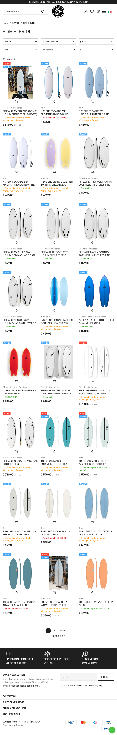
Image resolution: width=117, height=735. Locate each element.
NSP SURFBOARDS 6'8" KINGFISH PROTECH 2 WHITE (19, 183)
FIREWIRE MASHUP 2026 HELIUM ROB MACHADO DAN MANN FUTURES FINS (19, 254)
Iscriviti (106, 677)
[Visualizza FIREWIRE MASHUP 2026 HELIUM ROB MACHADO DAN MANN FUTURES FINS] (16, 242)
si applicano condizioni (25, 685)
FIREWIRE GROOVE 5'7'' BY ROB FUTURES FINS (20, 463)
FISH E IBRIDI (29, 23)
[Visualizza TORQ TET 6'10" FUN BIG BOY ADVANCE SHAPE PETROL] (16, 592)
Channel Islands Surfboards (92, 316)
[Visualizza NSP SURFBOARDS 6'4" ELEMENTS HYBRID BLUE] (54, 101)
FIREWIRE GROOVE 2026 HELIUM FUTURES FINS (54, 254)
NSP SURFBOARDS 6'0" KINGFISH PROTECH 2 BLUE (94, 113)
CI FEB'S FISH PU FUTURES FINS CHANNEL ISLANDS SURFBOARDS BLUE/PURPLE (96, 322)
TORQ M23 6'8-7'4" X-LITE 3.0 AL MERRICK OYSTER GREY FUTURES (20, 533)
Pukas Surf (46, 598)
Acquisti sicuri (12, 714)
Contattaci (9, 696)
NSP (43, 107)
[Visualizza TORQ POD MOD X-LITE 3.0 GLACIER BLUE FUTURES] (92, 451)
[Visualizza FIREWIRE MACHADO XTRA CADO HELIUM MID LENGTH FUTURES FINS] (54, 380)
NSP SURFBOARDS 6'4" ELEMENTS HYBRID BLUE (54, 113)
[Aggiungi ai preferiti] (24, 101)
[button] (20, 41)
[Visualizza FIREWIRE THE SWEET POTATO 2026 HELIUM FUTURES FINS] (92, 172)
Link (99, 685)
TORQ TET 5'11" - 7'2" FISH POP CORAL (96, 604)
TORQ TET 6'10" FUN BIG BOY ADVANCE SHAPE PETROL (19, 604)
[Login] (86, 11)
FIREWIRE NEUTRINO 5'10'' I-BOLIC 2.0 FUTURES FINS (94, 392)
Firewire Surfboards (12, 107)
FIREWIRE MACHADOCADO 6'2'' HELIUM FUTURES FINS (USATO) (20, 113)
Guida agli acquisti (14, 708)
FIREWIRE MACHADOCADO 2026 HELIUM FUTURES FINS (94, 254)
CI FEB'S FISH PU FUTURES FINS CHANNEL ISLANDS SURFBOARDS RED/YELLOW (20, 392)
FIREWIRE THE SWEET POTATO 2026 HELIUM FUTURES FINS (95, 183)
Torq (43, 457)
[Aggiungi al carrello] (16, 101)
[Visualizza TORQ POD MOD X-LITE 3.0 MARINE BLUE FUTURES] (54, 451)
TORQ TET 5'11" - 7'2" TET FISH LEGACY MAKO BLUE (95, 533)
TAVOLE (16, 23)
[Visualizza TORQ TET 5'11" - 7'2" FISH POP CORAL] (92, 592)
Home (5, 23)
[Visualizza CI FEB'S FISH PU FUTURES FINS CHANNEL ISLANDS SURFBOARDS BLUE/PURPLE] (92, 310)
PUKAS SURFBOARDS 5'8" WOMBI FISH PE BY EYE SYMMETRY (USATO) (55, 604)
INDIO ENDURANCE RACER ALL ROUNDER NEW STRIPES (58, 322)
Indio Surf (45, 178)
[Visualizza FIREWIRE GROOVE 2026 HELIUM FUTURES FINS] (54, 242)
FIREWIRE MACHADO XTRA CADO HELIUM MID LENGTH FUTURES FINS (56, 392)
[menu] (104, 11)
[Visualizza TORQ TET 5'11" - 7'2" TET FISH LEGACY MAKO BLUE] (92, 521)
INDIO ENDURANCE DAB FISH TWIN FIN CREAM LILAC (57, 183)
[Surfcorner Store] (58, 11)
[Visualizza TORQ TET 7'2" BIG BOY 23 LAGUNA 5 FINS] (54, 521)
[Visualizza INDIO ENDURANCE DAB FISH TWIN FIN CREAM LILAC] (54, 172)
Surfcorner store (13, 702)
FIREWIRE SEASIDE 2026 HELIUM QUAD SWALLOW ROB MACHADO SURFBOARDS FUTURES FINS (19, 322)
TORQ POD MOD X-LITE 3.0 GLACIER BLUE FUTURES (93, 463)
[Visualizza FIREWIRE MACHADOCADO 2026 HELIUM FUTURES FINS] (92, 242)
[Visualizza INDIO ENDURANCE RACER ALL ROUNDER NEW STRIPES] (54, 310)
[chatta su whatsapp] (112, 730)
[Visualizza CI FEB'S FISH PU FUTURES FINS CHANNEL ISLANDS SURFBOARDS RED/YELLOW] (16, 380)
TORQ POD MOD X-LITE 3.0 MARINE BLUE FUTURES (55, 463)
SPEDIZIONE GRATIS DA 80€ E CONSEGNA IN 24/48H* (58, 2)
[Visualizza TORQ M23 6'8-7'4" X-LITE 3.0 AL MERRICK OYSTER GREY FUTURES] (16, 521)
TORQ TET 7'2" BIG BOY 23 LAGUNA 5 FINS (55, 533)
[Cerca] (43, 11)
